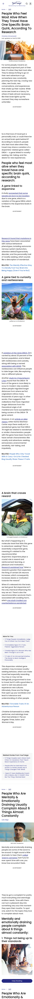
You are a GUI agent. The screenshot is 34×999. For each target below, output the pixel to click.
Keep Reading (17, 981)
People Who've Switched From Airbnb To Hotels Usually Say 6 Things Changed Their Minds (16, 767)
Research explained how (12, 567)
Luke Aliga (5, 820)
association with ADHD (11, 366)
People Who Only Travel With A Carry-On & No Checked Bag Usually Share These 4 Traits (16, 456)
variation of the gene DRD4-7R (16, 353)
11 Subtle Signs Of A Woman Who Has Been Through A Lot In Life (18, 651)
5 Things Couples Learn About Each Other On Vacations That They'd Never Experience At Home (17, 760)
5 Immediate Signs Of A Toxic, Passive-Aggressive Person (15, 646)
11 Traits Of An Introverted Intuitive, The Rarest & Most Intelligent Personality (17, 658)
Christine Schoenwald (9, 36)
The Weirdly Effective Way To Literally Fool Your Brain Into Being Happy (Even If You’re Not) (17, 268)
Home (3, 9)
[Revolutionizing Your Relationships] (17, 3)
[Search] (26, 4)
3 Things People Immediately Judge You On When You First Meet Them (17, 640)
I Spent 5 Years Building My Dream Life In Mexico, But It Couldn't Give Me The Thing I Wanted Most (17, 775)
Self (10, 9)
